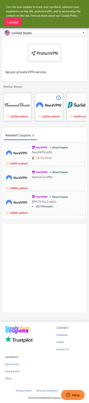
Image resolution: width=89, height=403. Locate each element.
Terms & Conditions (47, 390)
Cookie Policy (69, 15)
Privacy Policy (24, 390)
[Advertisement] (44, 268)
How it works (12, 371)
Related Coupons (19, 135)
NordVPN (41, 147)
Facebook (62, 335)
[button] (44, 33)
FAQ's (8, 378)
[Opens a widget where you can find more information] (73, 395)
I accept (13, 22)
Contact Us (62, 349)
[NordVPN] (17, 152)
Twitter (60, 342)
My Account (12, 364)
